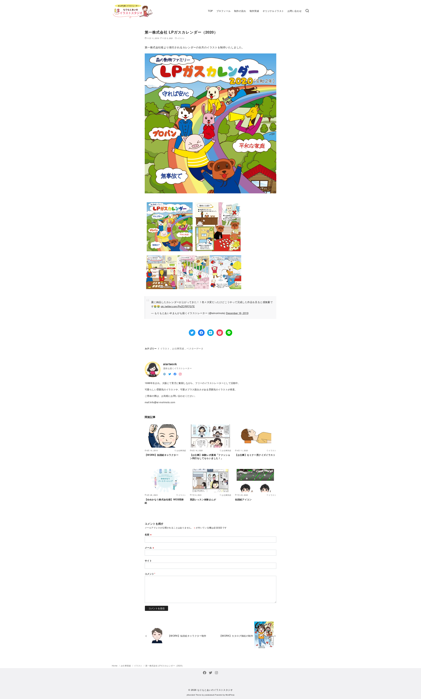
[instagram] (180, 373)
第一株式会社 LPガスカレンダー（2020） (164, 665)
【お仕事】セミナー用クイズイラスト (255, 454)
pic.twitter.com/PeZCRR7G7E (178, 306)
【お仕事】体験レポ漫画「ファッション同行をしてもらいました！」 (210, 456)
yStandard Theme (194, 695)
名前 (148, 534)
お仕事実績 (178, 348)
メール (149, 547)
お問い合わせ (294, 10)
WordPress (230, 695)
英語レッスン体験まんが (203, 499)
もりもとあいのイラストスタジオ (215, 689)
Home (115, 665)
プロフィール (223, 10)
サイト (148, 560)
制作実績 (254, 10)
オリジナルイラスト (273, 10)
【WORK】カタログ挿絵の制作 (236, 635)
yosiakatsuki (209, 695)
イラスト (165, 348)
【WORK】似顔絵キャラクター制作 (187, 635)
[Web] (164, 373)
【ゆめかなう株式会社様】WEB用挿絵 (164, 501)
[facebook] (175, 373)
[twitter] (169, 373)
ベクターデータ (195, 348)
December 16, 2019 (237, 313)
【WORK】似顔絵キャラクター (161, 454)
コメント (150, 573)
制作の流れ (240, 10)
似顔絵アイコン (243, 499)
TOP (210, 10)
